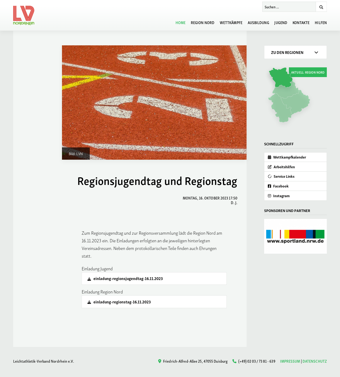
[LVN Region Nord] (26, 15)
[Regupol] (295, 236)
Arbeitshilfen (284, 167)
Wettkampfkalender (289, 157)
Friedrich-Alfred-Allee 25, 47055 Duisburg (195, 361)
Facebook (280, 186)
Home (180, 22)
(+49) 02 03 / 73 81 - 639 (256, 361)
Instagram (281, 196)
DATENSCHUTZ (315, 361)
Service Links (283, 176)
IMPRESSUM (290, 361)
